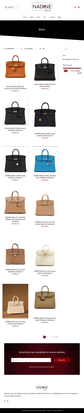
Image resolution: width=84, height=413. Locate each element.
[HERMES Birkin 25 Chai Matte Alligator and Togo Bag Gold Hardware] (15, 189)
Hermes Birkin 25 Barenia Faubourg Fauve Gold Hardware (15, 87)
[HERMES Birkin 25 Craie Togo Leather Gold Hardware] (15, 285)
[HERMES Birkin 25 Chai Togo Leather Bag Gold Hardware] (45, 189)
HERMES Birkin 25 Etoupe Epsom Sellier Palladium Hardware (44, 319)
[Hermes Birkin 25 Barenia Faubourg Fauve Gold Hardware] (15, 56)
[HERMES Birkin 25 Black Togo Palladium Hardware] (15, 147)
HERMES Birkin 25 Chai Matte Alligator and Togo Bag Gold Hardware (15, 219)
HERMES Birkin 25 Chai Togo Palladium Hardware (15, 271)
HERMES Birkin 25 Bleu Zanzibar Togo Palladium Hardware (45, 177)
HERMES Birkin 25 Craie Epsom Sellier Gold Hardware (45, 272)
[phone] (7, 401)
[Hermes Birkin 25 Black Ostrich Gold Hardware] (45, 56)
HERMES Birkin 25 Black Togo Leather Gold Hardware (45, 135)
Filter (65, 70)
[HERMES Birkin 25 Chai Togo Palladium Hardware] (15, 236)
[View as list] (43, 48)
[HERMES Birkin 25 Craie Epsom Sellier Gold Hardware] (45, 236)
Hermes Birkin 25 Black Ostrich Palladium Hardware (15, 129)
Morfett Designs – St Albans (44, 410)
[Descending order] (21, 48)
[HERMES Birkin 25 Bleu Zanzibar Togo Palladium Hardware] (45, 147)
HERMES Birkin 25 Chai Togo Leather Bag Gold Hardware (45, 223)
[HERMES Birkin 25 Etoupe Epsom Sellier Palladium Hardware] (45, 285)
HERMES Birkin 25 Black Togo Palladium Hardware (15, 177)
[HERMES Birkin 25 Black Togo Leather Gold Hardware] (45, 100)
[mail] (4, 401)
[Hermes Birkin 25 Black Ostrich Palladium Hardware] (15, 100)
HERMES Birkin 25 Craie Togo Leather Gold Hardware (15, 323)
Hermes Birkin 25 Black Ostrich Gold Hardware (44, 85)
